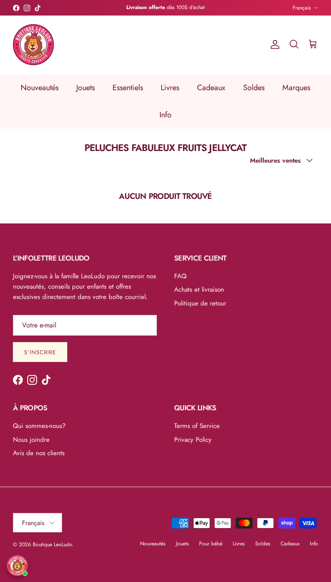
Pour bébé (210, 543)
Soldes (254, 87)
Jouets (85, 87)
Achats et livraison (199, 289)
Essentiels (127, 87)
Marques (296, 87)
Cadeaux (211, 87)
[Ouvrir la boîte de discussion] (17, 565)
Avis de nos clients (39, 453)
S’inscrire (40, 352)
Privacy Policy (193, 439)
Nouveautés (40, 87)
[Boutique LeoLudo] (33, 44)
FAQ (180, 276)
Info (165, 114)
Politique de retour (200, 303)
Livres (170, 87)
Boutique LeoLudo (52, 544)
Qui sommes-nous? (39, 426)
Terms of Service (197, 426)
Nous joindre (31, 439)
